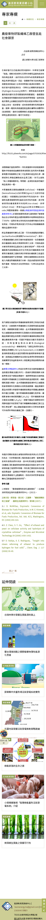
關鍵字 (44, 903)
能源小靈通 (3, 734)
